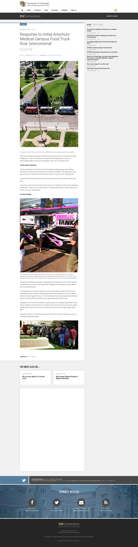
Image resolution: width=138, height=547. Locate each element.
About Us (73, 10)
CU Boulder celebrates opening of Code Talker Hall (99, 48)
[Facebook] (21, 49)
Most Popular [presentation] (98, 25)
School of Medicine (32, 356)
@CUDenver (41, 479)
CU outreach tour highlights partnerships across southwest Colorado (102, 30)
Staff (22, 55)
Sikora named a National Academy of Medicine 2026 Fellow (67, 377)
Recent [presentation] (89, 25)
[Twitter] (24, 49)
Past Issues (55, 10)
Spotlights (37, 10)
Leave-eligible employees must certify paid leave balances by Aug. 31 (102, 42)
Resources (64, 10)
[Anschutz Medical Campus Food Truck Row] (49, 150)
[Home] (34, 4)
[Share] (30, 49)
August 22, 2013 (33, 55)
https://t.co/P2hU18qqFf (38, 482)
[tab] (89, 24)
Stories (29, 10)
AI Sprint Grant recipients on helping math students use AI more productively (101, 36)
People (46, 10)
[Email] (27, 49)
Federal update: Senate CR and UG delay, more (98, 68)
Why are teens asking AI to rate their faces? (33, 377)
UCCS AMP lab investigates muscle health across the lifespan (102, 52)
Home (22, 10)
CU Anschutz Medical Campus (53, 55)
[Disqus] (52, 409)
